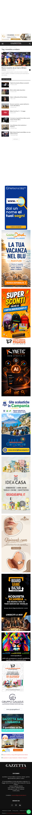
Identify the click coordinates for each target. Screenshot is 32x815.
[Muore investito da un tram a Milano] (16, 59)
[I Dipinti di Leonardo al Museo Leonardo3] (5, 84)
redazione (3, 69)
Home (2, 47)
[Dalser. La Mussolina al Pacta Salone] (5, 98)
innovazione (9, 813)
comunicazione (15, 813)
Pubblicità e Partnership (25, 810)
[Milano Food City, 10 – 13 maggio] (5, 113)
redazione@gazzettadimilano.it (18, 795)
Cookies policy (16, 790)
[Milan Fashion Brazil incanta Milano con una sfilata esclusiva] (5, 134)
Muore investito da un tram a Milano (13, 68)
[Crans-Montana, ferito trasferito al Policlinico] (5, 127)
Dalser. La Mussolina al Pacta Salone (18, 97)
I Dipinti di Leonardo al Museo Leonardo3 (19, 83)
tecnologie (21, 813)
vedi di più (15, 139)
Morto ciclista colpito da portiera (17, 90)
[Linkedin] (20, 805)
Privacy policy (15, 810)
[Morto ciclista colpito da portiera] (5, 91)
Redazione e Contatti (6, 810)
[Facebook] (11, 805)
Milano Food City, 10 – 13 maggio (17, 111)
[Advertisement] (16, 16)
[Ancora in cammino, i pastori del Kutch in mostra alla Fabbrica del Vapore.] (5, 106)
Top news (4, 65)
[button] (2, 44)
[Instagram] (16, 805)
